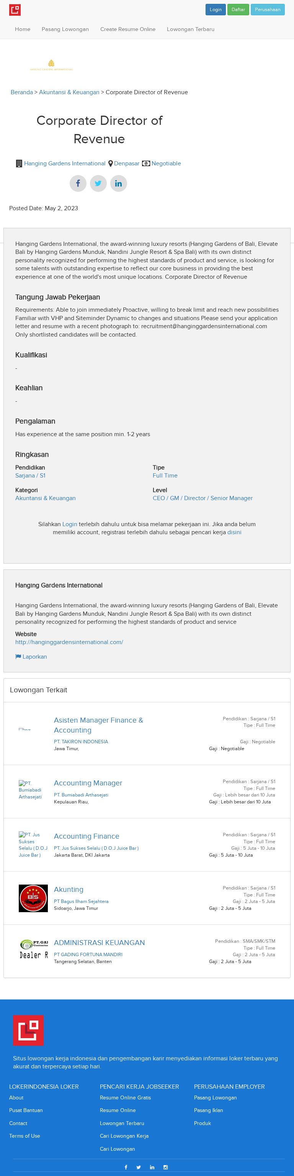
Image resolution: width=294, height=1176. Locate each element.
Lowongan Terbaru (190, 29)
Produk (202, 1123)
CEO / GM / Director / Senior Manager (203, 498)
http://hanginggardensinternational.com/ (69, 642)
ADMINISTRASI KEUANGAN (99, 943)
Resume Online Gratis (125, 1098)
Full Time (165, 475)
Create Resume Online (127, 29)
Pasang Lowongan (65, 29)
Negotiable (166, 163)
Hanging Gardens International (64, 163)
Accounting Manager (88, 783)
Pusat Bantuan (26, 1110)
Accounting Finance (86, 836)
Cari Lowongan (117, 1149)
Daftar (238, 9)
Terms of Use (24, 1136)
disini (234, 532)
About (16, 1098)
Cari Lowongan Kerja (124, 1136)
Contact (18, 1123)
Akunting (68, 889)
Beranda (22, 92)
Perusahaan (268, 9)
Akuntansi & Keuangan (69, 92)
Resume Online (118, 1110)
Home (22, 29)
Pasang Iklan (208, 1110)
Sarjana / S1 (30, 475)
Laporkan (34, 656)
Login (216, 9)
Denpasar (126, 163)
